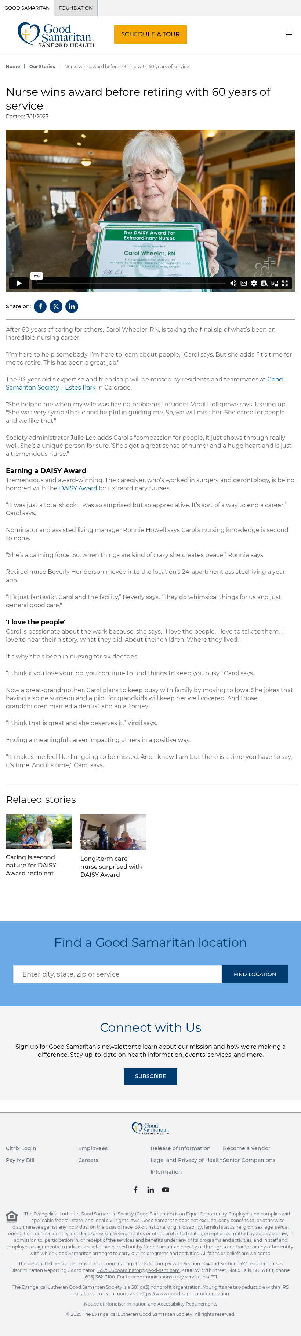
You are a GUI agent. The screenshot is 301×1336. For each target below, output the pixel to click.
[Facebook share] (40, 306)
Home (13, 66)
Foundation (76, 8)
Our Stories (42, 66)
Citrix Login (21, 1148)
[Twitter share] (56, 306)
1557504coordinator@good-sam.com (138, 1270)
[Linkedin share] (71, 306)
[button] (255, 974)
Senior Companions (249, 1160)
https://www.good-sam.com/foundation (184, 1293)
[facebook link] (135, 1189)
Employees (93, 1148)
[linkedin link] (150, 1189)
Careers (88, 1160)
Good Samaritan (27, 8)
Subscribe (150, 1076)
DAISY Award (78, 488)
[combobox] (117, 974)
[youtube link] (165, 1189)
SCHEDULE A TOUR (150, 34)
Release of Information (180, 1148)
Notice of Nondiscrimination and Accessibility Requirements (150, 1304)
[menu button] (289, 34)
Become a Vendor (247, 1148)
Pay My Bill (20, 1160)
